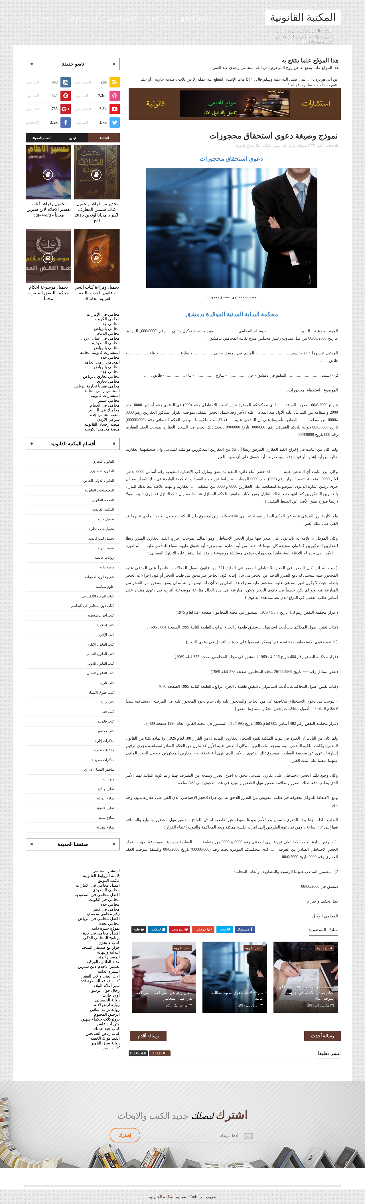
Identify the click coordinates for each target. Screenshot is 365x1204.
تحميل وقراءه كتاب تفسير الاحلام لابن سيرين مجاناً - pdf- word (49, 209)
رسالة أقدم (148, 1035)
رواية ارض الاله (107, 1005)
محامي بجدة (109, 923)
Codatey (195, 1197)
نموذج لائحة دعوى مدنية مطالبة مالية (237, 996)
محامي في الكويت (104, 899)
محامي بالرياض (107, 328)
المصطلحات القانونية (99, 490)
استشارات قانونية (105, 395)
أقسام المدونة (41, 138)
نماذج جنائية (106, 789)
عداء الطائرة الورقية (103, 962)
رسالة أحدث (322, 1035)
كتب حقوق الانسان (101, 693)
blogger (138, 1053)
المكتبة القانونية (303, 17)
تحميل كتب (106, 519)
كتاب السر (111, 1048)
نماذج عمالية (105, 798)
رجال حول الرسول (104, 990)
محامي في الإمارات (103, 314)
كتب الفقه (159, 18)
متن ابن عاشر (108, 1024)
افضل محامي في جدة (101, 933)
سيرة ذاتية (107, 567)
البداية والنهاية (108, 952)
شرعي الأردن (108, 419)
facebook (160, 1053)
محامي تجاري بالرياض (101, 376)
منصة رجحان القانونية (102, 424)
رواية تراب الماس (105, 1009)
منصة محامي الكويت (102, 429)
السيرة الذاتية (109, 971)
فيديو (73, 138)
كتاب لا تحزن (109, 942)
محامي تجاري (108, 381)
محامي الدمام (108, 333)
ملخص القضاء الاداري (99, 770)
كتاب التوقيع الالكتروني (97, 596)
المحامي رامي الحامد (102, 362)
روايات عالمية (104, 558)
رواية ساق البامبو (105, 1043)
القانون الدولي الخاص (98, 481)
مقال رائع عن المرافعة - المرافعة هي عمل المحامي (164, 996)
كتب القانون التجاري (201, 18)
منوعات (108, 779)
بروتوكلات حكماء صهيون (100, 1019)
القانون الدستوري (102, 471)
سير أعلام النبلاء (107, 985)
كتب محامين (105, 731)
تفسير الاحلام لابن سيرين (99, 966)
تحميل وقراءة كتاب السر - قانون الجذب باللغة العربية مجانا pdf (97, 293)
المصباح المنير (108, 957)
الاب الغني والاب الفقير (101, 976)
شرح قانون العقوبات (99, 577)
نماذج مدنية (106, 818)
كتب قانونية (106, 721)
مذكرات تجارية (104, 750)
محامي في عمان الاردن (100, 338)
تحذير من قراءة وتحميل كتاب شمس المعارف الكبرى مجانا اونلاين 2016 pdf (97, 212)
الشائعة (104, 138)
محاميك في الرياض (104, 410)
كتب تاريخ (107, 683)
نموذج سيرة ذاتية (106, 928)
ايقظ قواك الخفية (105, 1038)
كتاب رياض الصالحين (103, 1033)
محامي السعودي (106, 890)
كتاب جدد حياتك (107, 1029)
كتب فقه (108, 712)
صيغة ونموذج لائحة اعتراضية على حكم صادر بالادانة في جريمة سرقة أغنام (306, 992)
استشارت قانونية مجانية (100, 352)
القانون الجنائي (82, 18)
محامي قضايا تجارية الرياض (97, 386)
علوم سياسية (105, 587)
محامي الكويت (107, 319)
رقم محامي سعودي (103, 914)
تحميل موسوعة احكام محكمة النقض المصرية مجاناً (48, 293)
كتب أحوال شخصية (100, 615)
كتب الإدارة (106, 635)
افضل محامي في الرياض (99, 919)
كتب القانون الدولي (100, 664)
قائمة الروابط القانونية (101, 876)
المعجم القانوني (103, 500)
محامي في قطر (106, 909)
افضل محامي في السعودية (97, 895)
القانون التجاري (103, 462)
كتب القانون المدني (100, 673)
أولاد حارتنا (111, 995)
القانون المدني (123, 18)
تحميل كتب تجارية (101, 529)
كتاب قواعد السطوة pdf (100, 981)
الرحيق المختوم (107, 1014)
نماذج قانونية (43, 18)
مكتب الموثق (109, 880)
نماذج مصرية (105, 827)
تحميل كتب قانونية (101, 538)
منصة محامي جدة (105, 415)
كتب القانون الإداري (100, 644)
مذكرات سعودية (103, 760)
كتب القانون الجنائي (100, 654)
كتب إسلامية (105, 625)
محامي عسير (109, 400)
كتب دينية (107, 702)
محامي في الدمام (105, 405)
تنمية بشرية (106, 548)
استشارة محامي (106, 871)
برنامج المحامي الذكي (101, 938)
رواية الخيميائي (107, 1000)
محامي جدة (110, 324)
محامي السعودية (106, 343)
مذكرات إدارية (104, 741)
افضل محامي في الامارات (98, 885)
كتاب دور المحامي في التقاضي (92, 606)
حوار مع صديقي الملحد (101, 947)
